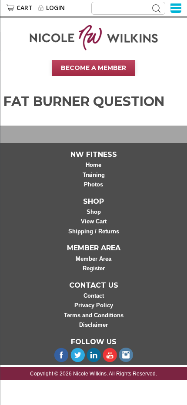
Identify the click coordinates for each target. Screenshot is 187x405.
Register (94, 268)
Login (55, 7)
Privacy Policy (93, 305)
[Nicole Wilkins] (94, 37)
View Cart (94, 221)
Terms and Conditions (94, 315)
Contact (93, 295)
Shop (94, 212)
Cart (25, 7)
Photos (93, 184)
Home (93, 165)
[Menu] (175, 7)
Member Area (93, 259)
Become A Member (93, 68)
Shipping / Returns (93, 231)
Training (94, 175)
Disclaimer (93, 325)
